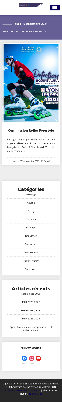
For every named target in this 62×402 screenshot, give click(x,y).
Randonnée (31, 244)
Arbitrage (31, 194)
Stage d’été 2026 (31, 293)
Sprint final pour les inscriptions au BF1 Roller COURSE (31, 328)
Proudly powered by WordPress (22, 390)
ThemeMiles (35, 393)
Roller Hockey (31, 260)
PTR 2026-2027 (31, 301)
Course (31, 202)
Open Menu (55, 7)
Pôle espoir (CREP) (31, 310)
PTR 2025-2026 (31, 318)
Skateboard (31, 269)
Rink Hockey (31, 252)
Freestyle (46, 161)
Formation (31, 219)
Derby (31, 211)
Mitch (16, 161)
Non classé (31, 235)
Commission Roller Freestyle (31, 130)
